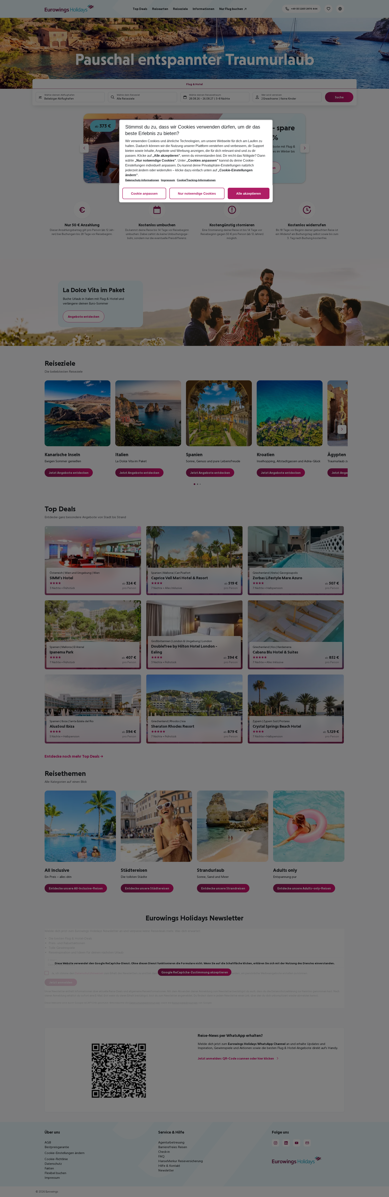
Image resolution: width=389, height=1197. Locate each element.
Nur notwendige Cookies (197, 193)
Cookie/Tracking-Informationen (196, 180)
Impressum (168, 180)
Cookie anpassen (144, 193)
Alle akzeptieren (248, 193)
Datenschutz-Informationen (142, 180)
